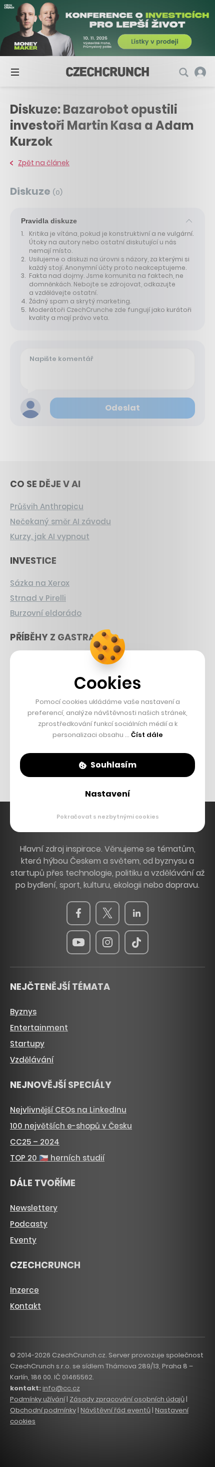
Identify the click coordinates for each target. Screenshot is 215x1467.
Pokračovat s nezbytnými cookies (107, 817)
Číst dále (147, 735)
